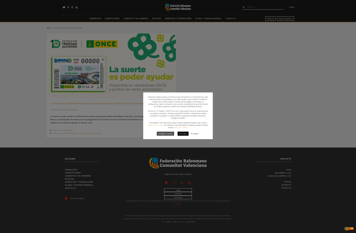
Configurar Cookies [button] (165, 134)
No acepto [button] (183, 134)
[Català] (346, 228)
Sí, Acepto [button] (194, 134)
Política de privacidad (155, 125)
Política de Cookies (181, 127)
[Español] (351, 228)
